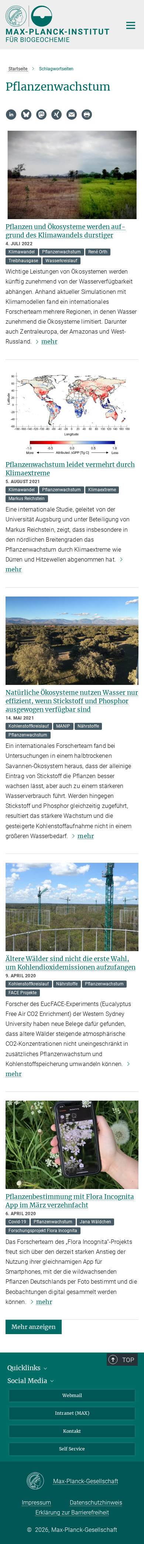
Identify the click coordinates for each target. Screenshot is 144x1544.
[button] (34, 1326)
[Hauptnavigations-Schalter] (130, 25)
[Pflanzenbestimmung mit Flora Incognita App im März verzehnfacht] (72, 1145)
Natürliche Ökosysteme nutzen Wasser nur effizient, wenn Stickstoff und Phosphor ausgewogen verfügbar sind (72, 701)
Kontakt (72, 1431)
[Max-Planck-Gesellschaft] (39, 1481)
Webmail (72, 1395)
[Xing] (56, 114)
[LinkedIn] (11, 114)
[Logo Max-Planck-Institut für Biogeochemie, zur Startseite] (58, 24)
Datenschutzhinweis (96, 1502)
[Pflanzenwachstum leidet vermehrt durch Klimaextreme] (72, 413)
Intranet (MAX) (72, 1413)
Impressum (36, 1502)
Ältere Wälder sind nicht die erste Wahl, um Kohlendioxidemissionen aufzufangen (71, 963)
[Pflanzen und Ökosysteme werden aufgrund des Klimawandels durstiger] (72, 175)
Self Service (72, 1449)
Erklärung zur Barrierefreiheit (72, 1512)
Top (128, 1360)
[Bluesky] (26, 114)
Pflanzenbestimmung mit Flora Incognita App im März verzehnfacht (70, 1201)
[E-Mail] (71, 114)
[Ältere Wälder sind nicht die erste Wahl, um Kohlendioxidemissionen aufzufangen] (72, 907)
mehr (49, 341)
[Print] (86, 114)
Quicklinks (24, 1368)
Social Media (28, 1381)
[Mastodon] (41, 114)
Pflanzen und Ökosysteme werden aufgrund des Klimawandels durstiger (66, 231)
